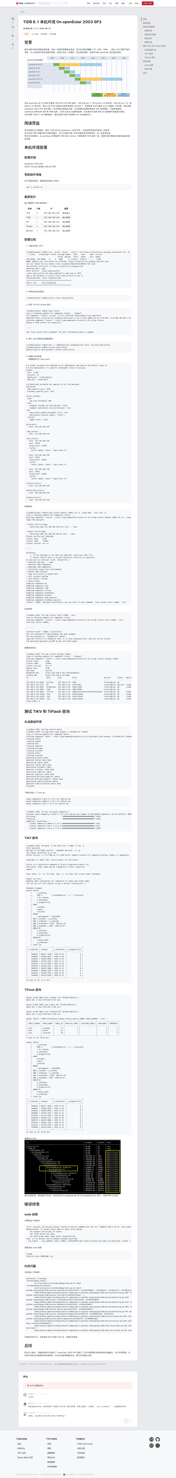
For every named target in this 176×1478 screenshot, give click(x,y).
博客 (116, 3)
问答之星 (81, 1448)
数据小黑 (31, 1403)
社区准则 (81, 1453)
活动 (130, 3)
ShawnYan (31, 1413)
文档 (104, 3)
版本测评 (44, 34)
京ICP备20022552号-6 (51, 1474)
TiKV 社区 (21, 1453)
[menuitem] (88, 4)
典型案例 (51, 1462)
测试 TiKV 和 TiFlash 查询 (154, 46)
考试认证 (51, 1457)
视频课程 (51, 1453)
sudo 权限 (148, 65)
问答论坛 (21, 1448)
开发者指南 (52, 1466)
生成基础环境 (150, 50)
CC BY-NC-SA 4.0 (65, 1364)
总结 (145, 73)
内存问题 (148, 69)
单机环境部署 (148, 27)
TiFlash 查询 (149, 57)
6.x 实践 (35, 34)
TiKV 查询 (148, 53)
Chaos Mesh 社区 (25, 1457)
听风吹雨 (31, 1394)
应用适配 (53, 34)
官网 (88, 3)
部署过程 (148, 42)
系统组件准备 (150, 34)
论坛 (110, 3)
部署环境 (148, 30)
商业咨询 (96, 3)
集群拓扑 (148, 38)
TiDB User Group (85, 1444)
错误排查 (147, 61)
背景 (145, 19)
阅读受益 (147, 23)
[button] (123, 3)
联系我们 (81, 1457)
